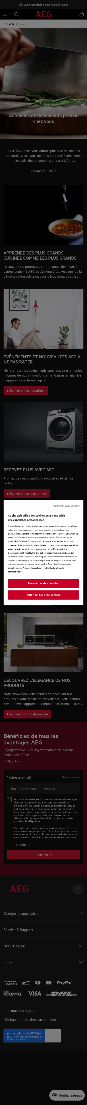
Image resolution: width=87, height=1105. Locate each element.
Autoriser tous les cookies (44, 595)
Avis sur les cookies (32, 567)
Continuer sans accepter (67, 505)
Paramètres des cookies (43, 583)
